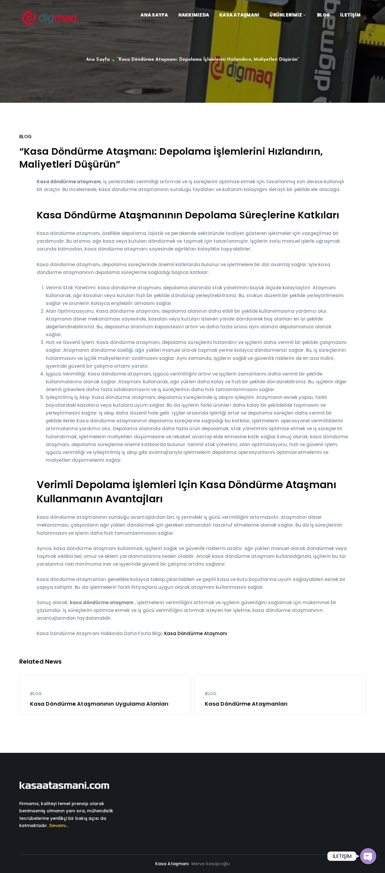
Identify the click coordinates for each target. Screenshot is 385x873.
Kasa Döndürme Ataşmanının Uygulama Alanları (99, 703)
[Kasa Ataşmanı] (49, 17)
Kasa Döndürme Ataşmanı (195, 633)
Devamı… (59, 826)
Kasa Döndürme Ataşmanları (246, 703)
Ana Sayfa (97, 59)
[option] (105, 694)
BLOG (25, 136)
